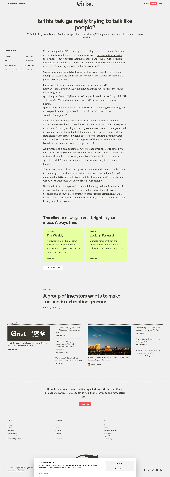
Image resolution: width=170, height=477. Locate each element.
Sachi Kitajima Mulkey (143, 356)
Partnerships (59, 436)
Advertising (107, 433)
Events (106, 428)
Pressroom (59, 438)
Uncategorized (29, 60)
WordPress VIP (23, 469)
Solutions (10, 430)
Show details (43, 473)
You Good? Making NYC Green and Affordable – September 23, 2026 (67, 330)
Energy (9, 425)
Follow (146, 3)
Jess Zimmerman (10, 50)
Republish (107, 436)
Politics (9, 428)
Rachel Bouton (12, 349)
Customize (118, 469)
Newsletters (107, 425)
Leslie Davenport (141, 344)
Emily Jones (140, 333)
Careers (58, 433)
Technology (57, 308)
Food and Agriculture (14, 438)
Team (57, 428)
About (57, 425)
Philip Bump (47, 308)
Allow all (119, 463)
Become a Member (110, 430)
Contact (58, 430)
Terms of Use (11, 471)
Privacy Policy (20, 471)
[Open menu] (161, 3)
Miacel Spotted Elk (61, 352)
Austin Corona (96, 364)
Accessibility (108, 438)
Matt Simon (59, 363)
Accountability (12, 433)
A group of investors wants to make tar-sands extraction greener (81, 298)
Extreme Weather (12, 436)
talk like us (96, 62)
